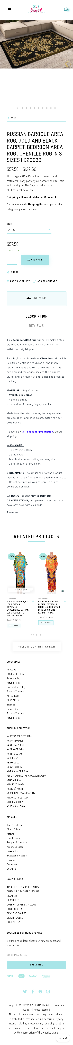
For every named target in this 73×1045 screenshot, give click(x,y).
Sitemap (11, 704)
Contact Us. (12, 709)
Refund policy (13, 682)
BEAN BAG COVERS (16, 913)
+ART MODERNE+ (15, 749)
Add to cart (46, 623)
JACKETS (11, 868)
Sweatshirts (12, 851)
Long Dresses (13, 838)
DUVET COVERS (15, 909)
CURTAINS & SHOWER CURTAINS (23, 891)
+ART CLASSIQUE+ (16, 745)
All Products (13, 695)
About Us (11, 669)
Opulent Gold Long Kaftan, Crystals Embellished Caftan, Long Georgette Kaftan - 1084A (49, 607)
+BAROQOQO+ (12, 598)
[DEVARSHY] (36, 8)
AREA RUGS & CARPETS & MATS (23, 887)
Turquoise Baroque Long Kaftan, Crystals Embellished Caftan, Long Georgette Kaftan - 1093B (18, 608)
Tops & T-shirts (14, 824)
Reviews (36, 326)
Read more (14, 625)
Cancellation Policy (16, 687)
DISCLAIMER (13, 700)
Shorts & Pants (14, 829)
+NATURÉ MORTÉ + (16, 788)
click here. (32, 209)
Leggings (11, 859)
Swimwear (12, 864)
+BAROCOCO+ (14, 762)
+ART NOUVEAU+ (15, 753)
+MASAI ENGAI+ (15, 780)
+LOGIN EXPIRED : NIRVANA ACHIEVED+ (26, 775)
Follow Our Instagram (37, 646)
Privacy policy (14, 678)
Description (37, 316)
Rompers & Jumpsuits (18, 842)
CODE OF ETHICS (15, 673)
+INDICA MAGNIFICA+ (17, 771)
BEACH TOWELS (15, 917)
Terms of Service (15, 691)
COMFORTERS (14, 922)
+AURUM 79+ (13, 758)
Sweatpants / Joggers (17, 855)
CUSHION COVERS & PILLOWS (21, 904)
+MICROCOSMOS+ (16, 784)
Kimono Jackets (15, 846)
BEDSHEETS (13, 900)
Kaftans (10, 833)
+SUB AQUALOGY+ (16, 806)
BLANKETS (12, 895)
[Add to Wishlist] (33, 601)
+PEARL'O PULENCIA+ (17, 797)
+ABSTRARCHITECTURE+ (19, 736)
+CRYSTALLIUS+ (15, 766)
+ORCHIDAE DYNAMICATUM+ (21, 793)
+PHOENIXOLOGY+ (16, 802)
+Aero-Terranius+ (15, 740)
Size (9, 224)
